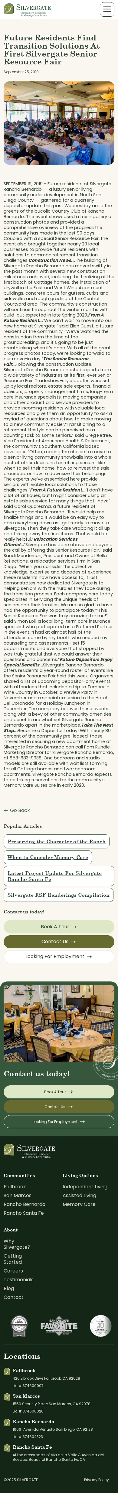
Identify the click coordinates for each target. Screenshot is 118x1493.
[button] (107, 9)
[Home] (27, 9)
